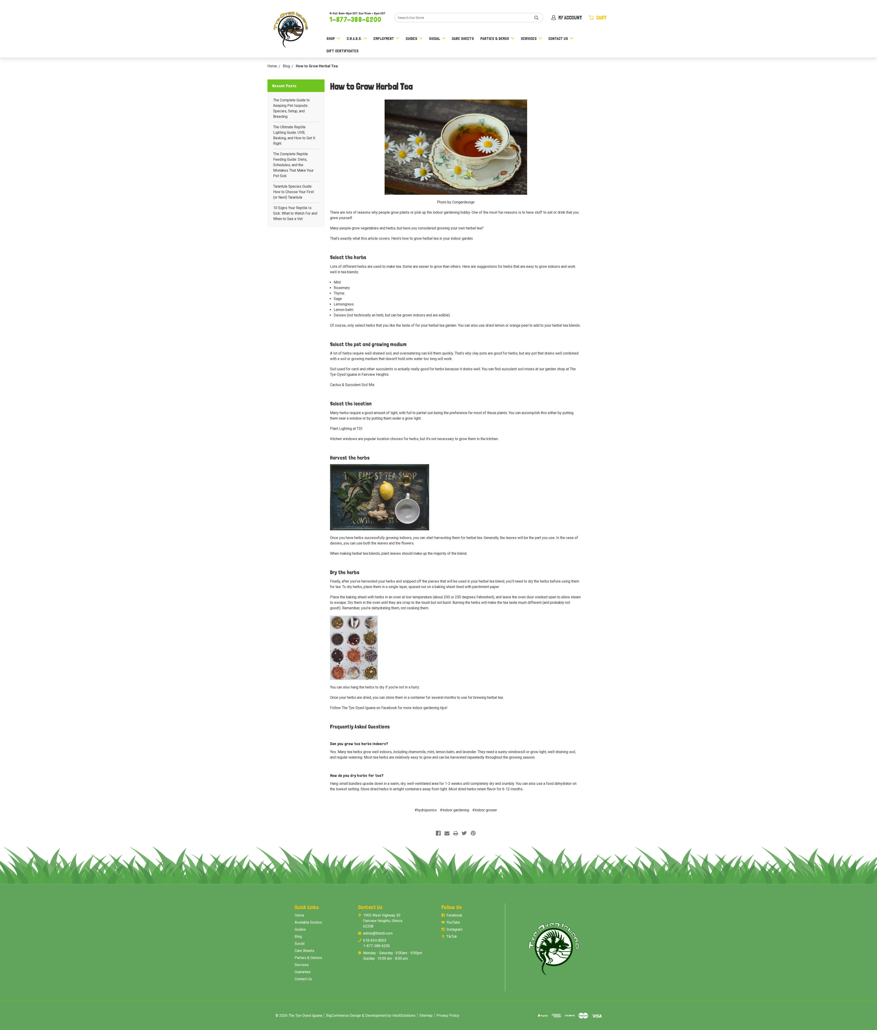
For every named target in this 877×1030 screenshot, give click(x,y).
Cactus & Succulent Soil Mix (352, 385)
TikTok (451, 936)
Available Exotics (308, 922)
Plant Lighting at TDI (346, 428)
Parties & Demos (494, 38)
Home (299, 915)
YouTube (453, 922)
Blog (298, 936)
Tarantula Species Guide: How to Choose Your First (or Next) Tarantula (293, 192)
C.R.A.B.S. (354, 38)
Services (529, 38)
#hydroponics (426, 810)
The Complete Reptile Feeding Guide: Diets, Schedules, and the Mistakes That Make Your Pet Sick (293, 165)
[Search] (536, 17)
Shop (330, 38)
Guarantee (303, 972)
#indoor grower (484, 810)
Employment (383, 38)
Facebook (454, 915)
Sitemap (426, 1015)
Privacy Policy (447, 1015)
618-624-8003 (374, 940)
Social (434, 38)
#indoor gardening (454, 810)
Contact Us (558, 38)
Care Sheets (463, 38)
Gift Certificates (342, 50)
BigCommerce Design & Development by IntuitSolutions (370, 1015)
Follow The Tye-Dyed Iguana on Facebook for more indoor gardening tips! (388, 708)
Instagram (454, 929)
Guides (411, 38)
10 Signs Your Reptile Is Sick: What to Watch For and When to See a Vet (295, 213)
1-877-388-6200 (355, 19)
